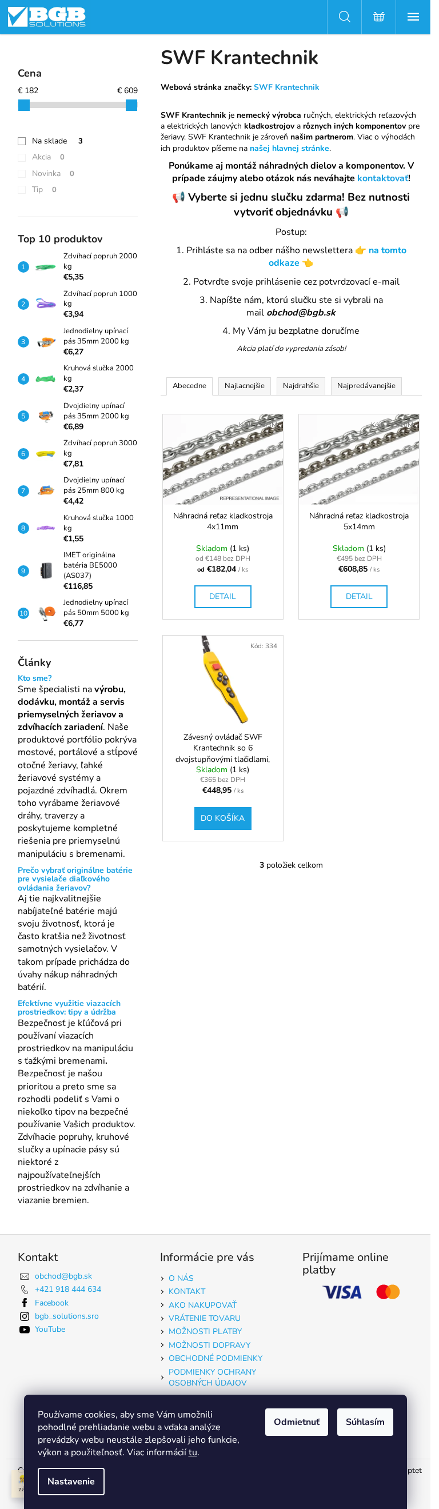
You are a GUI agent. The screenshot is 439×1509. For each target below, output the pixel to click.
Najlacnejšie (245, 386)
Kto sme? (34, 678)
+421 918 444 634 (68, 1289)
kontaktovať (382, 178)
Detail (222, 596)
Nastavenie (71, 1481)
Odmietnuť (297, 1422)
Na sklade (57, 140)
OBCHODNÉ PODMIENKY (215, 1358)
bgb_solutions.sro (67, 1316)
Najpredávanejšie (366, 386)
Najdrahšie (301, 386)
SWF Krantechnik (287, 87)
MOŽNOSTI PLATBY (205, 1331)
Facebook (52, 1303)
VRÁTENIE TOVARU (205, 1318)
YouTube (50, 1329)
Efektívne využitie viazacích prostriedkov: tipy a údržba (69, 1008)
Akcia (48, 156)
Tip (44, 189)
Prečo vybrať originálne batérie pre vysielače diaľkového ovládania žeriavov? (75, 879)
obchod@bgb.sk (63, 1276)
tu (193, 1452)
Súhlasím (365, 1422)
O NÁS (181, 1278)
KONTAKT (187, 1291)
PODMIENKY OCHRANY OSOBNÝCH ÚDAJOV (212, 1377)
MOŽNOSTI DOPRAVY (209, 1345)
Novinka (53, 173)
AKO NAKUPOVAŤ (203, 1305)
